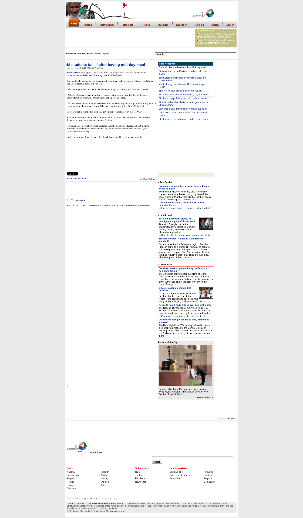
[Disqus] (111, 251)
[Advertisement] (130, 38)
